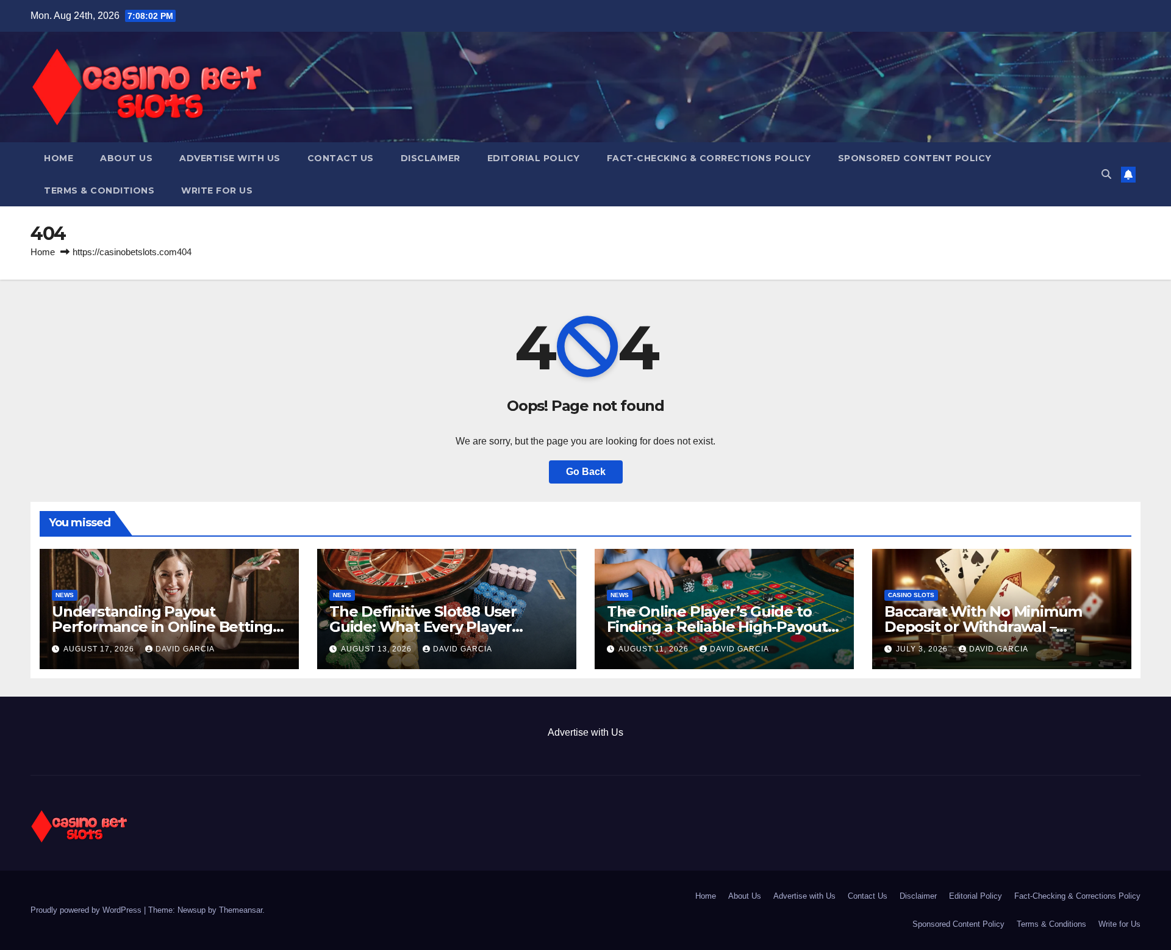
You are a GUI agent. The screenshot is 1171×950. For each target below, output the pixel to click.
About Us (126, 158)
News (65, 595)
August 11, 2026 (654, 649)
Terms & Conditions (99, 190)
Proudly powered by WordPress (87, 910)
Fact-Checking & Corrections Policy (709, 158)
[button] (1106, 174)
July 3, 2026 (923, 649)
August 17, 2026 (100, 649)
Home (58, 158)
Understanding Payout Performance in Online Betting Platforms (162, 627)
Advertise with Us (230, 158)
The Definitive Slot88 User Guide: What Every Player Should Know (423, 627)
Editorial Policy (533, 158)
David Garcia (185, 649)
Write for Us (216, 190)
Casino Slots (911, 595)
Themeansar (240, 910)
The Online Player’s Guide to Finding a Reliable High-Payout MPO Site (717, 627)
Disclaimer (430, 158)
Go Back (586, 471)
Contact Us (340, 158)
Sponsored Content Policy (915, 158)
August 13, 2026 (377, 649)
